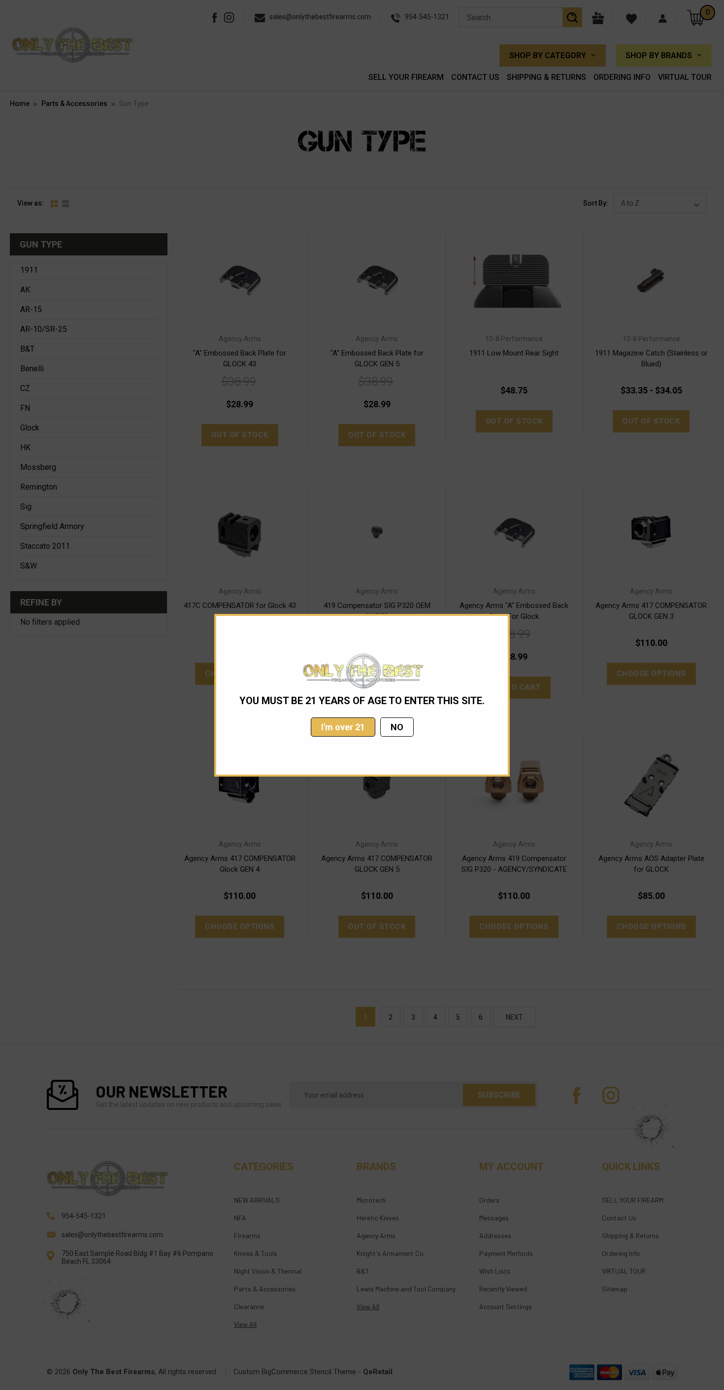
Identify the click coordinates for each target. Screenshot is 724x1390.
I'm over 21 (343, 727)
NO (397, 727)
